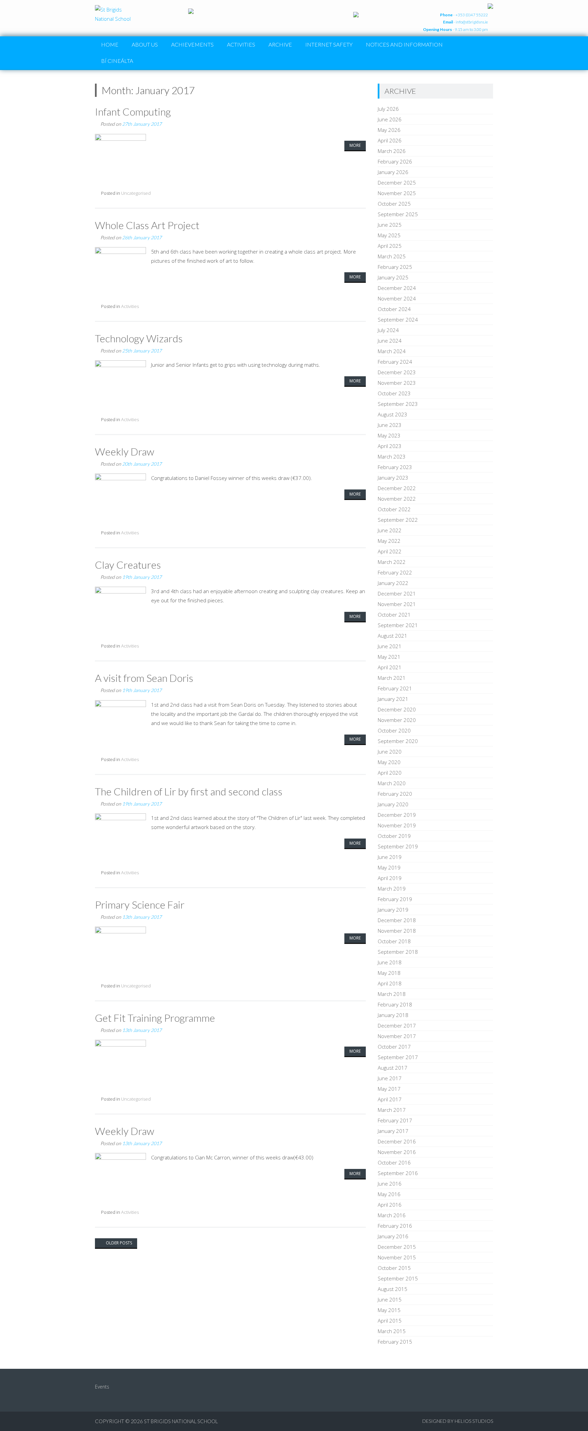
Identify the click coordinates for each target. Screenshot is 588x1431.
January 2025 (393, 277)
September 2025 (398, 214)
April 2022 (390, 551)
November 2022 (397, 498)
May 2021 (389, 656)
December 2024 (397, 288)
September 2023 (398, 403)
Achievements (192, 44)
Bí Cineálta (117, 60)
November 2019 (397, 825)
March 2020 (392, 783)
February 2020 (395, 793)
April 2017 (390, 1099)
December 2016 (397, 1141)
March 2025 (392, 256)
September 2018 (398, 951)
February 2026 (395, 161)
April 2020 (390, 772)
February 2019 (395, 899)
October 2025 (394, 203)
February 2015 (395, 1341)
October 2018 (394, 941)
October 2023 (394, 393)
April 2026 (390, 140)
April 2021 (390, 667)
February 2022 (395, 572)
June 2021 (390, 646)
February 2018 (395, 1004)
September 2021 (398, 625)
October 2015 (394, 1267)
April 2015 (390, 1320)
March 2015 (392, 1331)
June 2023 (390, 424)
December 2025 (397, 182)
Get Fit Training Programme (155, 1018)
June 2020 (390, 751)
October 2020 (394, 730)
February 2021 (395, 688)
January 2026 (393, 172)
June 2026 (390, 119)
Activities (241, 44)
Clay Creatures (128, 564)
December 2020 (397, 709)
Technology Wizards (139, 338)
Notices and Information (404, 44)
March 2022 (392, 561)
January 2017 (393, 1130)
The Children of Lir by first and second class (188, 791)
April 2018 (390, 983)
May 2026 (389, 129)
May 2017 (389, 1088)
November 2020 (397, 720)
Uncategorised (136, 193)
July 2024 (388, 330)
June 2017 (390, 1078)
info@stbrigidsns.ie (472, 21)
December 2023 (397, 372)
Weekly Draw (124, 451)
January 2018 (393, 1015)
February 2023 (395, 467)
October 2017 (394, 1046)
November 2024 (397, 298)
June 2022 (390, 530)
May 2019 (389, 867)
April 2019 (390, 878)
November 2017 (397, 1036)
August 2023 (392, 414)
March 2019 (392, 888)
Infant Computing (133, 111)
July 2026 (388, 108)
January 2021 (393, 698)
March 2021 (392, 677)
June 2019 (390, 857)
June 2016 (390, 1183)
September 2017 (398, 1057)
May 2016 (389, 1194)
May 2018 (389, 972)
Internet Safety (329, 44)
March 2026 (392, 151)
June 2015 (390, 1299)
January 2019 (393, 909)
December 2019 (397, 814)
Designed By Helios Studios (457, 1421)
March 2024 (392, 351)
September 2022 (398, 519)
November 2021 (397, 604)
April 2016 (390, 1204)
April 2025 (390, 245)
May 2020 (389, 762)
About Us (145, 44)
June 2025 (390, 224)
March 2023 (392, 456)
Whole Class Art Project (147, 225)
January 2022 (393, 583)
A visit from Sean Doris (144, 678)
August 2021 (392, 635)
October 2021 (394, 614)
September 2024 (398, 319)
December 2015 (397, 1246)
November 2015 (397, 1257)
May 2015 (389, 1310)
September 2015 (398, 1278)
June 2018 (390, 962)
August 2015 (392, 1289)
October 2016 (394, 1162)
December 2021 (397, 593)
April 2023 (390, 446)
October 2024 (394, 309)
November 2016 (397, 1152)
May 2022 (389, 540)
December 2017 (397, 1025)
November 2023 (397, 382)
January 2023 (393, 477)
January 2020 (393, 804)
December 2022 (397, 488)
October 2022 (394, 509)
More (355, 145)
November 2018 (397, 930)
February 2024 (395, 361)
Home (109, 44)
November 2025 (397, 193)
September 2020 (398, 741)
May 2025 (389, 235)
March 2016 (392, 1215)
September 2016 (398, 1173)
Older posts (118, 1243)
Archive (280, 44)
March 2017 (392, 1109)
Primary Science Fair (139, 904)
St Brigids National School (181, 1421)
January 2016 (393, 1236)
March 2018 (392, 993)
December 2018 (397, 920)
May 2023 (389, 435)
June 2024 (390, 340)
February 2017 (395, 1120)
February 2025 (395, 266)
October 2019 (394, 835)
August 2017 (392, 1067)
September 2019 (398, 846)
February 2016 (395, 1225)
